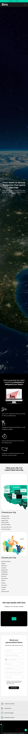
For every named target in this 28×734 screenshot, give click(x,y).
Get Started (14, 687)
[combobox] (14, 664)
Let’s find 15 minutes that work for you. (14, 645)
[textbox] (14, 663)
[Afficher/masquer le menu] (25, 5)
